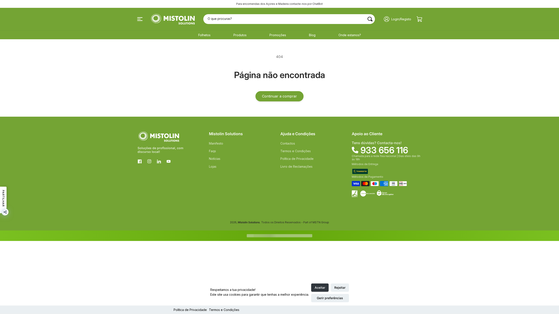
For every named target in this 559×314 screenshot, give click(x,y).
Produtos (240, 35)
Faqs (212, 151)
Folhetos (204, 35)
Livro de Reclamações (296, 166)
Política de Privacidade (190, 310)
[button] (140, 19)
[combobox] (289, 19)
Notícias (214, 158)
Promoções (277, 35)
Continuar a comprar (279, 96)
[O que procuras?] (370, 19)
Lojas (212, 166)
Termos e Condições (224, 310)
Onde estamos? (349, 35)
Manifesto (216, 143)
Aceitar (320, 287)
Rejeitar (339, 287)
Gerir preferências (330, 298)
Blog (312, 35)
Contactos (287, 143)
